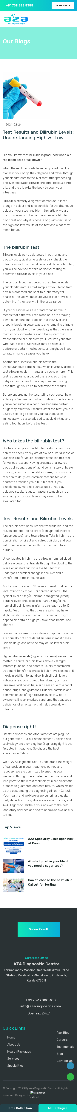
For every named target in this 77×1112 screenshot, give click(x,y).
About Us (13, 1044)
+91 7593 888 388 (40, 1000)
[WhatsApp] (70, 1077)
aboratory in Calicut (16, 753)
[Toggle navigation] (70, 19)
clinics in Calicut (59, 790)
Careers (61, 1039)
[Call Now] (70, 1065)
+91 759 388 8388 (19, 5)
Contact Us (64, 1061)
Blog (59, 1054)
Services (13, 1058)
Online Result (63, 5)
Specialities (15, 1065)
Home (11, 1037)
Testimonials (65, 1047)
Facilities (62, 1032)
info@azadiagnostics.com (40, 1006)
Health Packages (19, 1051)
